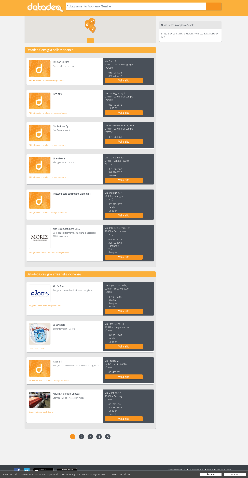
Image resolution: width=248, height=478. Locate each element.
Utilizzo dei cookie (224, 469)
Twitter (112, 249)
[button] (87, 25)
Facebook (113, 207)
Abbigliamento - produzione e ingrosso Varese (48, 113)
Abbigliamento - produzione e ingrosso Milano (47, 212)
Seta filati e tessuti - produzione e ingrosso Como (49, 380)
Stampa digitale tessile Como (41, 412)
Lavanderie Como (36, 348)
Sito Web (113, 175)
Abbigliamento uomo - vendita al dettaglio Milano (49, 252)
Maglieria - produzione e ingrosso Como (45, 305)
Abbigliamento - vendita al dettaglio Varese (46, 80)
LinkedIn (112, 414)
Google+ (112, 107)
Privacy (210, 469)
